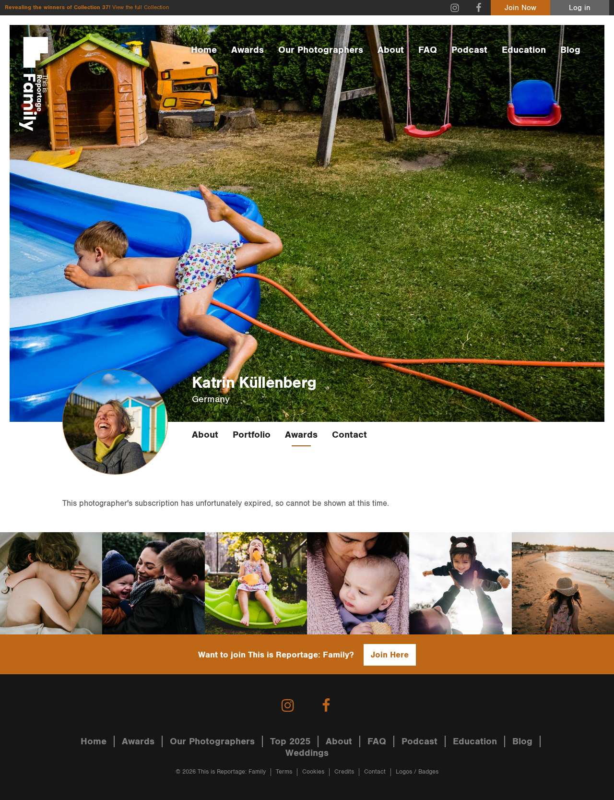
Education (524, 50)
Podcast (469, 50)
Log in (579, 7)
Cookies (313, 772)
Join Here (390, 655)
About (391, 50)
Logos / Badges (417, 772)
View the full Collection (140, 7)
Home (204, 50)
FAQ (427, 50)
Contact (349, 435)
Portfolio (252, 435)
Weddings (307, 753)
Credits (344, 772)
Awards (247, 50)
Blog (570, 50)
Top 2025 (290, 741)
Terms (284, 772)
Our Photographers (320, 50)
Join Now (520, 7)
